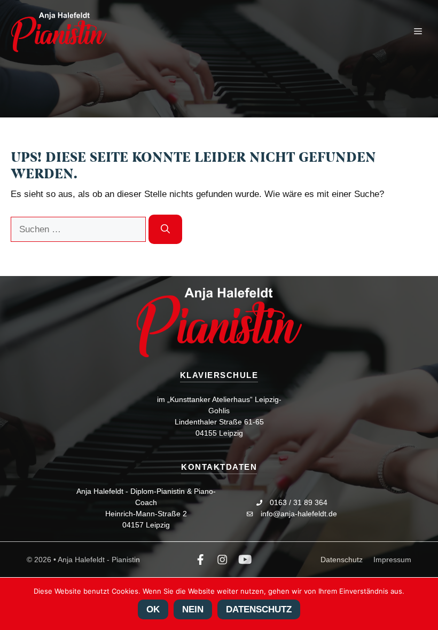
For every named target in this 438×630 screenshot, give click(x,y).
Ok (153, 609)
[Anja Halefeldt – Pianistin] (59, 32)
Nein (193, 609)
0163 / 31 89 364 (298, 502)
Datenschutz (341, 559)
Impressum (392, 559)
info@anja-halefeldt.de (299, 513)
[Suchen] (165, 230)
